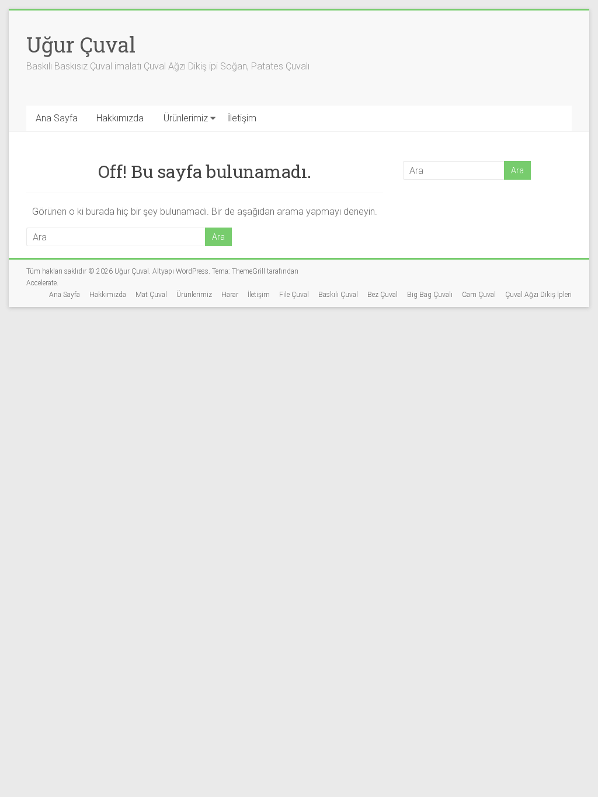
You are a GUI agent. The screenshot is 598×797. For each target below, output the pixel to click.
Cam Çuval (479, 295)
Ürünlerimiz (186, 118)
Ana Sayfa (57, 118)
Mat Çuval (151, 295)
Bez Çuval (382, 295)
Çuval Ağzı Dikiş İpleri (538, 295)
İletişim (242, 118)
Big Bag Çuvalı (430, 295)
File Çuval (294, 295)
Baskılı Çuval (338, 295)
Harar (229, 295)
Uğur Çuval (80, 44)
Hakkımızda (120, 118)
